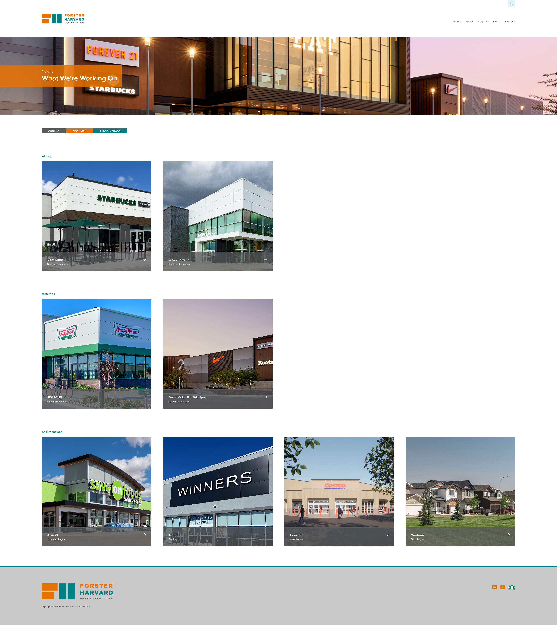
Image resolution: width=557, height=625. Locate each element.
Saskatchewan (110, 130)
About (469, 21)
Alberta (53, 130)
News (496, 21)
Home (456, 21)
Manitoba (79, 130)
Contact (510, 21)
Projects (483, 21)
